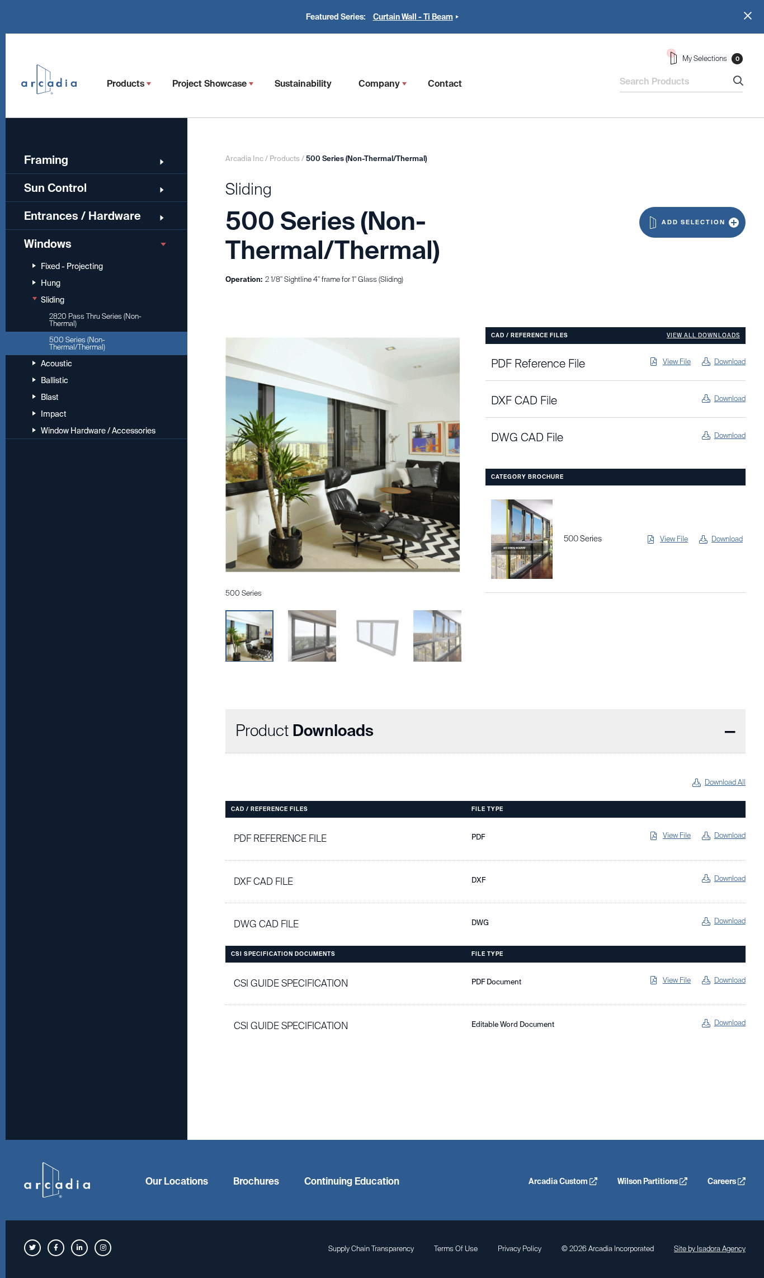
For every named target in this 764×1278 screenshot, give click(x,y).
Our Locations (176, 1181)
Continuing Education (351, 1181)
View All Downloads (703, 335)
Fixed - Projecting (72, 266)
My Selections (710, 58)
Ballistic (54, 380)
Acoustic (56, 364)
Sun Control (55, 188)
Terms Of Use (456, 1248)
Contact (445, 83)
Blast (50, 397)
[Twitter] (32, 1247)
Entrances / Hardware (82, 216)
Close (748, 16)
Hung (50, 283)
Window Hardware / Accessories (98, 431)
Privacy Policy (519, 1248)
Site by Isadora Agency (710, 1248)
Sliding (52, 300)
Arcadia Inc (54, 79)
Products (125, 83)
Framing (46, 160)
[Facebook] (56, 1247)
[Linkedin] (79, 1247)
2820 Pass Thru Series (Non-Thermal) (95, 320)
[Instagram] (103, 1247)
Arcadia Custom (559, 1181)
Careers (723, 1181)
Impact (54, 414)
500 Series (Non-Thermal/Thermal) (77, 343)
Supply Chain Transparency (371, 1248)
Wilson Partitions (648, 1181)
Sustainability (303, 83)
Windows (48, 244)
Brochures (256, 1181)
